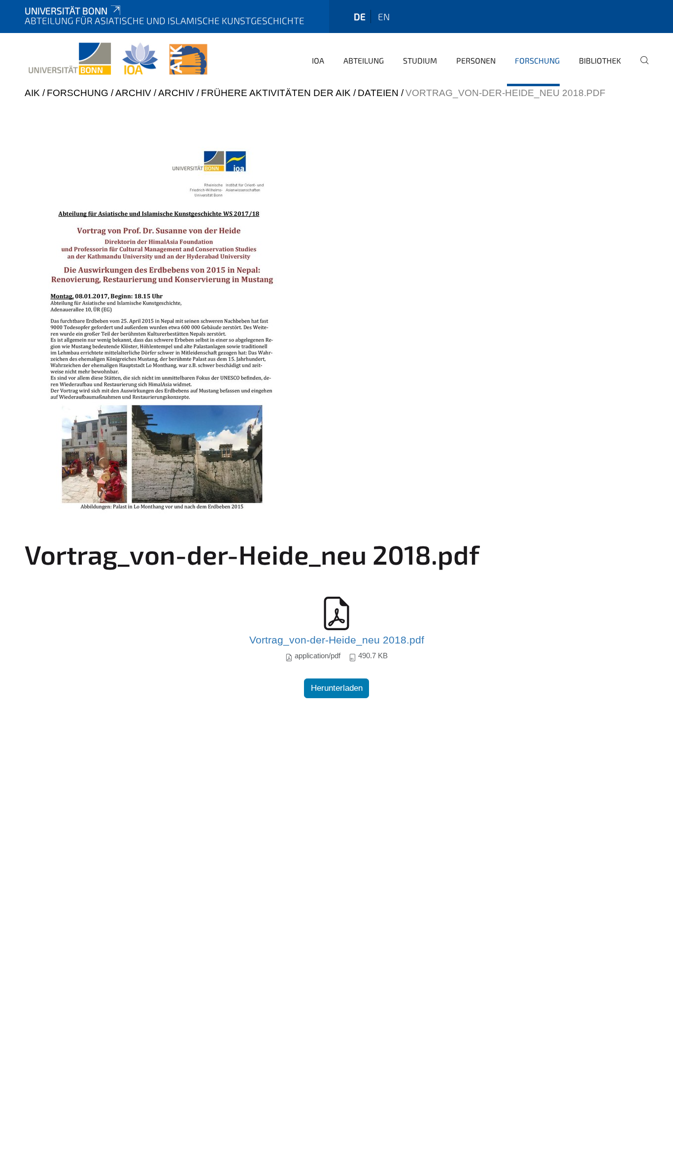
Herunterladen (337, 688)
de (360, 16)
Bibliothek (600, 60)
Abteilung (363, 60)
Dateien (378, 93)
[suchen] (640, 67)
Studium (420, 60)
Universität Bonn (66, 10)
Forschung (537, 60)
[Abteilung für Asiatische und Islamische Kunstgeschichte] (118, 59)
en (384, 16)
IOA (318, 60)
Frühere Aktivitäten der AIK (276, 93)
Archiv (133, 93)
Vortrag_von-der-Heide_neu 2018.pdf (336, 640)
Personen (476, 60)
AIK (32, 93)
